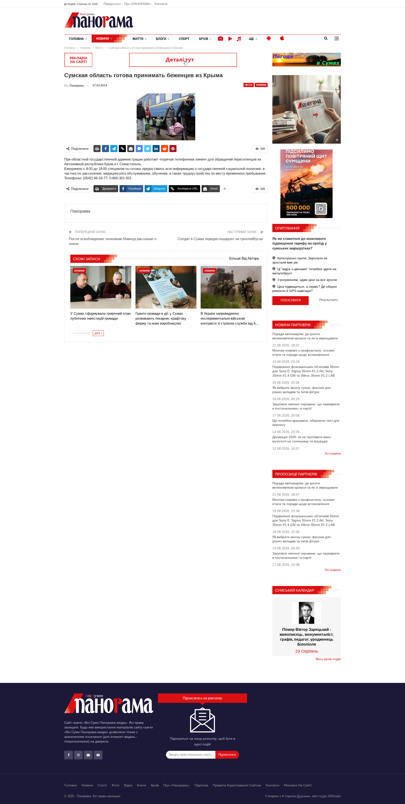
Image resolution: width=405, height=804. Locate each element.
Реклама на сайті (297, 785)
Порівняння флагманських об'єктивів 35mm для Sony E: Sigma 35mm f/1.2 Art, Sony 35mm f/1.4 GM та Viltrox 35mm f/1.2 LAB (305, 371)
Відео (128, 785)
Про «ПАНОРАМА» (137, 4)
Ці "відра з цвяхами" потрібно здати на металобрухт (304, 271)
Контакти (161, 4)
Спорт (184, 39)
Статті (102, 785)
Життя (137, 39)
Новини (102, 38)
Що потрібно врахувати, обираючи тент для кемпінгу (305, 423)
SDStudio (334, 796)
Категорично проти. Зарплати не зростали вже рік (299, 260)
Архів (203, 39)
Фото (115, 785)
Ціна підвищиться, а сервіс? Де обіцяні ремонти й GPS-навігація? (304, 289)
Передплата (112, 4)
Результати (328, 300)
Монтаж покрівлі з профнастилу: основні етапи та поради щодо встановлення (303, 352)
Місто (248, 85)
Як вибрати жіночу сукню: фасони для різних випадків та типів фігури (301, 390)
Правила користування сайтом (237, 785)
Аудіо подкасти (239, 39)
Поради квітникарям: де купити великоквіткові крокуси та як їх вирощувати (305, 336)
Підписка (201, 785)
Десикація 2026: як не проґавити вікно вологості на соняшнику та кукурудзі (301, 439)
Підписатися (227, 754)
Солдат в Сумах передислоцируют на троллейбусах (220, 239)
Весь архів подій (328, 659)
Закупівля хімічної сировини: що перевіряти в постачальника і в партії (306, 406)
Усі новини (333, 453)
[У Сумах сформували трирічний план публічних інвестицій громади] (100, 287)
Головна (76, 39)
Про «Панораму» (176, 785)
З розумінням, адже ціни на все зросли (306, 280)
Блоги (161, 39)
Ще (251, 39)
